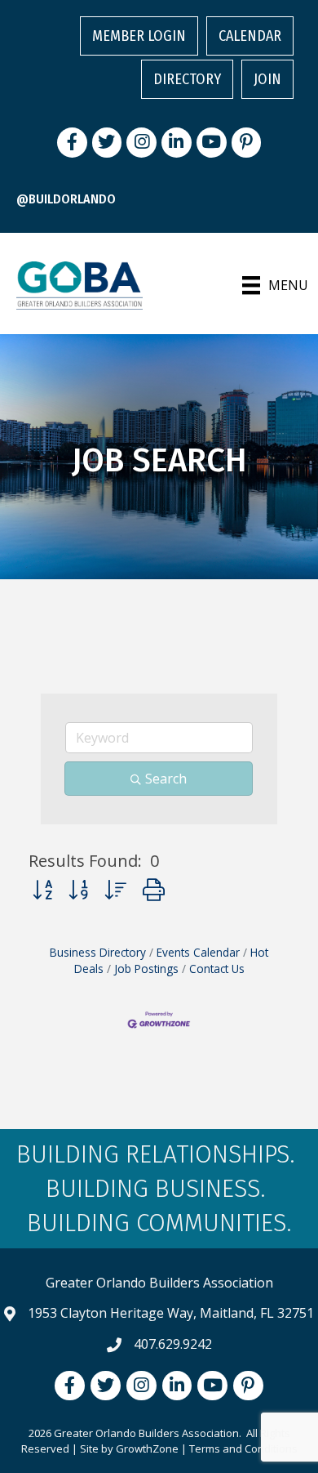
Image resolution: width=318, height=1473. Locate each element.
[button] (42, 889)
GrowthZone (147, 1448)
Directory (187, 79)
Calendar (250, 36)
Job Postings (146, 968)
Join (267, 79)
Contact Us (217, 968)
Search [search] (166, 779)
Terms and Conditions (243, 1448)
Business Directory (98, 952)
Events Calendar (198, 952)
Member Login (139, 36)
